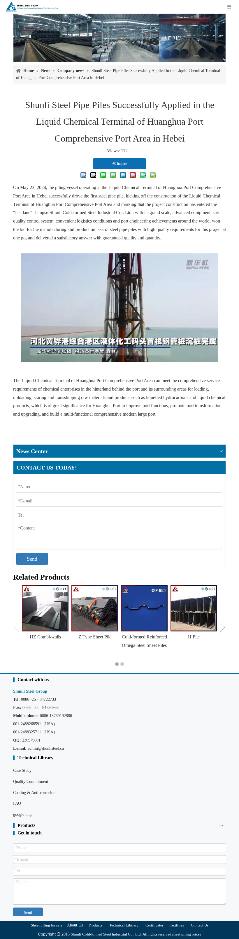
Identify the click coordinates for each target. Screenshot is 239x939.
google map (22, 814)
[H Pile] (194, 608)
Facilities (176, 925)
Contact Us (199, 925)
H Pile (194, 636)
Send (32, 559)
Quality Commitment (30, 781)
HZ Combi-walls (45, 636)
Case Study (22, 770)
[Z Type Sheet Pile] (94, 608)
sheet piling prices (186, 934)
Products (95, 925)
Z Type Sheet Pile (94, 636)
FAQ (17, 803)
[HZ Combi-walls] (45, 608)
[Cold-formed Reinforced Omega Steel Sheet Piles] (144, 608)
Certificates (154, 925)
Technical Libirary (123, 925)
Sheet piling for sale (46, 925)
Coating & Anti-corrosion (34, 792)
